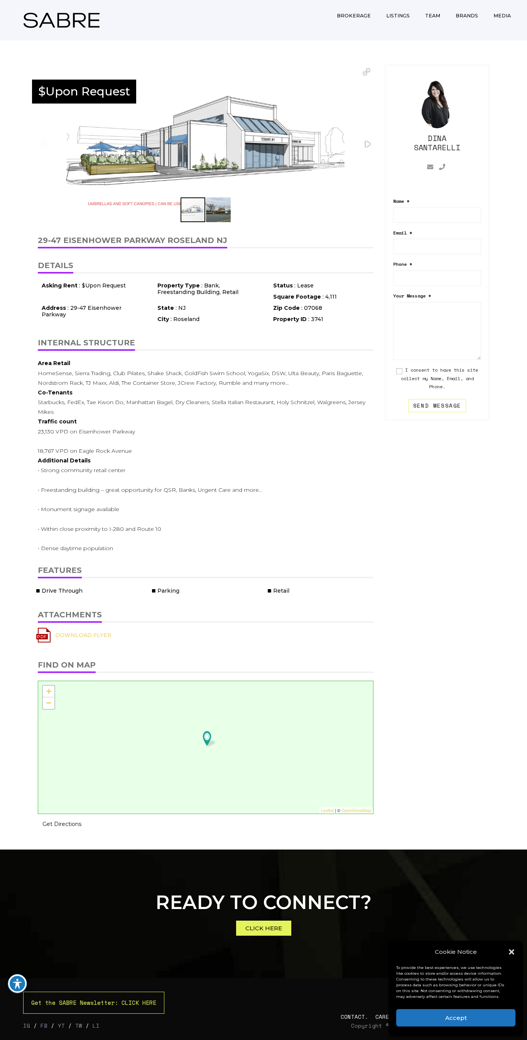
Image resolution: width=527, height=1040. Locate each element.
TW (78, 1025)
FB (44, 1025)
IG (26, 1025)
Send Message (437, 405)
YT (61, 1025)
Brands (467, 16)
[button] (511, 952)
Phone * (402, 264)
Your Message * (412, 295)
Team (432, 16)
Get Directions (61, 824)
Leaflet (327, 810)
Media (502, 16)
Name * (401, 201)
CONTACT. (356, 1017)
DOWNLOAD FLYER (83, 635)
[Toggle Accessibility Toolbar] (17, 983)
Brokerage (354, 16)
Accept (456, 1017)
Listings (398, 16)
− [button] (48, 703)
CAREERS (387, 1017)
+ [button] (48, 691)
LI (96, 1025)
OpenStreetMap (356, 810)
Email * (402, 232)
